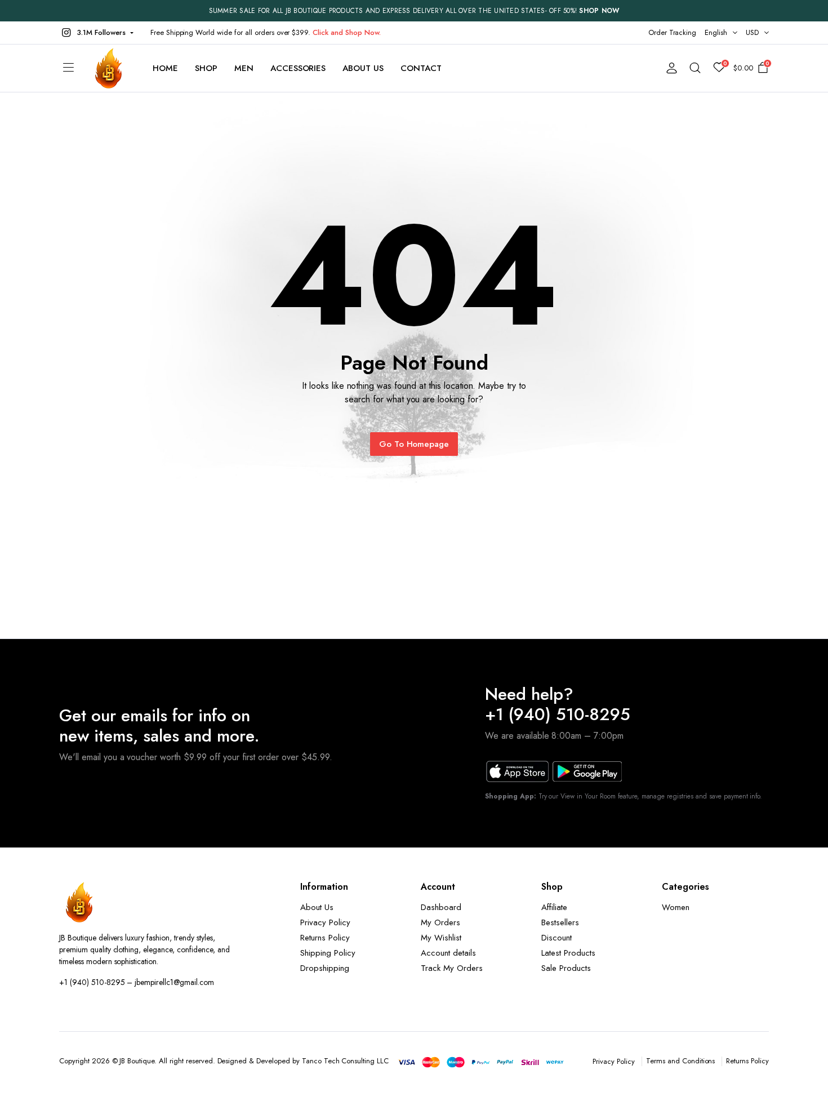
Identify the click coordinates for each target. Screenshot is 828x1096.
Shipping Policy (327, 953)
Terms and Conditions (680, 1060)
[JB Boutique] (109, 68)
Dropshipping (324, 968)
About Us (363, 68)
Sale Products (566, 968)
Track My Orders (452, 968)
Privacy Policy (325, 922)
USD (752, 32)
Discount (556, 937)
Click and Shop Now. (346, 32)
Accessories (298, 68)
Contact (421, 68)
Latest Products (568, 953)
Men (243, 68)
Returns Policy (325, 937)
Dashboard (441, 907)
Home (165, 68)
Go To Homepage (414, 444)
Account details (448, 953)
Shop (206, 68)
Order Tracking (672, 32)
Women (675, 907)
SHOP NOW (599, 11)
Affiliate (554, 907)
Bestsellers (560, 922)
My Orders (440, 922)
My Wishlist (441, 937)
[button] (96, 32)
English (716, 32)
